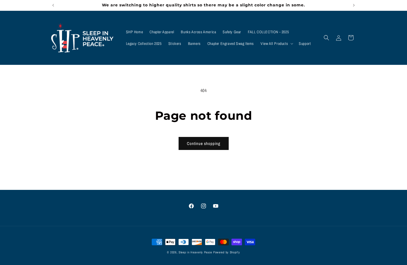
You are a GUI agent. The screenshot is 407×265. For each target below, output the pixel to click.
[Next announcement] (354, 5)
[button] (276, 43)
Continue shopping (203, 143)
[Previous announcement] (53, 5)
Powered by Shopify (226, 252)
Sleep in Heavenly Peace (195, 252)
